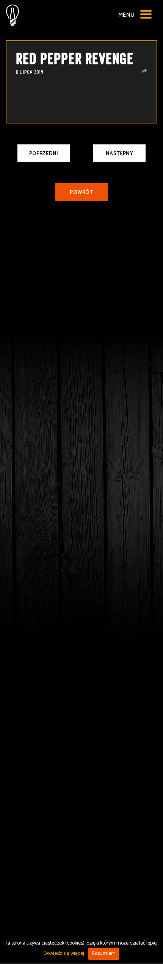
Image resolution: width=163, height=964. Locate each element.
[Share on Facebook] (144, 71)
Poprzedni (43, 153)
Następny (119, 153)
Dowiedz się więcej (64, 953)
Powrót (81, 192)
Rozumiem (104, 953)
